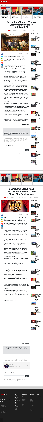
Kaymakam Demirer (8, 63)
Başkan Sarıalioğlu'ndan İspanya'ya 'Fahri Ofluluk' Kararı (38, 95)
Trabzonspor (24, 1)
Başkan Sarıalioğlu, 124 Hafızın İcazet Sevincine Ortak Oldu (37, 70)
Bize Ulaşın (16, 409)
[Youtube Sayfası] (6, 399)
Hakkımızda (3, 405)
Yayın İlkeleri (3, 406)
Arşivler (16, 403)
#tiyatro (15, 360)
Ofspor (19, 1)
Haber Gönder (3, 413)
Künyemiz (17, 406)
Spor (37, 1)
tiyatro (26, 233)
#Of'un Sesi (17, 140)
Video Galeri (17, 398)
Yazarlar (18, 400)
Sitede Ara (39, 396)
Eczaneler (31, 401)
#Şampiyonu (19, 138)
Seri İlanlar (32, 406)
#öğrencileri (25, 138)
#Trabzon (15, 141)
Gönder (27, 150)
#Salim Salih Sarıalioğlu (8, 360)
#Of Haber (26, 139)
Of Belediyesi (7, 269)
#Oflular (24, 356)
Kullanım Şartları (4, 411)
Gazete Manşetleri (32, 410)
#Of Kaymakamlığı (13, 139)
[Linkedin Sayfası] (8, 399)
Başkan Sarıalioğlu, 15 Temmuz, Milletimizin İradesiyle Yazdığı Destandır (37, 55)
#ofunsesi (11, 141)
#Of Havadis (12, 140)
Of (8, 1)
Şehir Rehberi (32, 408)
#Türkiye (15, 138)
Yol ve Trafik (32, 397)
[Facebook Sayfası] (1, 399)
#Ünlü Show (24, 360)
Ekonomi (33, 1)
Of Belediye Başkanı (11, 230)
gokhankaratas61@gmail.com (14, 366)
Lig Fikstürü (32, 402)
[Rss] (10, 399)
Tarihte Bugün (32, 404)
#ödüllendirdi (6, 139)
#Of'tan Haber (23, 358)
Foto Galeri (16, 395)
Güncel (29, 1)
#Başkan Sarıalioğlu (8, 359)
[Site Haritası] (1, 401)
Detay (33, 420)
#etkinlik (20, 360)
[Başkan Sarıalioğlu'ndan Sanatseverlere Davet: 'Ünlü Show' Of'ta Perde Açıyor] (15, 206)
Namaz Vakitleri (31, 400)
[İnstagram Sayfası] (4, 399)
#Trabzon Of (22, 140)
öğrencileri (19, 119)
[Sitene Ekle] (3, 401)
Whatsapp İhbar (3, 412)
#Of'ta (19, 139)
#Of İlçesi (6, 356)
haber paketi (2, 420)
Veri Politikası (3, 407)
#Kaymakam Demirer (8, 138)
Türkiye (6, 66)
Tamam (37, 420)
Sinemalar (32, 405)
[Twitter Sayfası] (3, 399)
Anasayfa (2, 5)
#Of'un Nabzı (6, 140)
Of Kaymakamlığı (18, 77)
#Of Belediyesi (15, 359)
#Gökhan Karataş (7, 358)
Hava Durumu (32, 396)
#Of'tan (22, 139)
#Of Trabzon (6, 141)
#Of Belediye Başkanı (22, 359)
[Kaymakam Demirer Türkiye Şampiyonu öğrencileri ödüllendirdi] (15, 42)
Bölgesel (15, 1)
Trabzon (11, 1)
